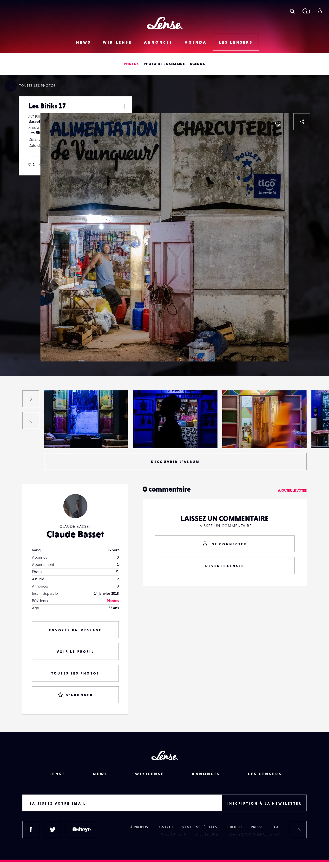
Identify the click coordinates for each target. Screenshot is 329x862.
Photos (131, 64)
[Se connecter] (320, 10)
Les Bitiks (36, 132)
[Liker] (277, 124)
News (83, 42)
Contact (165, 827)
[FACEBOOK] (30, 829)
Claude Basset (75, 534)
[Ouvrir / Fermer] (125, 106)
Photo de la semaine (164, 64)
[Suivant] (30, 398)
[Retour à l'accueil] (165, 23)
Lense (57, 774)
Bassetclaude (60, 438)
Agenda (196, 42)
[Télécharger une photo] (306, 10)
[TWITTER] (52, 829)
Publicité (234, 827)
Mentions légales (199, 827)
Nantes (113, 600)
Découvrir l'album (175, 462)
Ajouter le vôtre (292, 490)
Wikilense (117, 42)
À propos (139, 827)
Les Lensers (236, 42)
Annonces (158, 42)
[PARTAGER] (301, 121)
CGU (276, 827)
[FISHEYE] (81, 829)
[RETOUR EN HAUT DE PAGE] (298, 829)
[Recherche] (292, 10)
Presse (257, 827)
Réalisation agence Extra (254, 834)
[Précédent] (30, 420)
